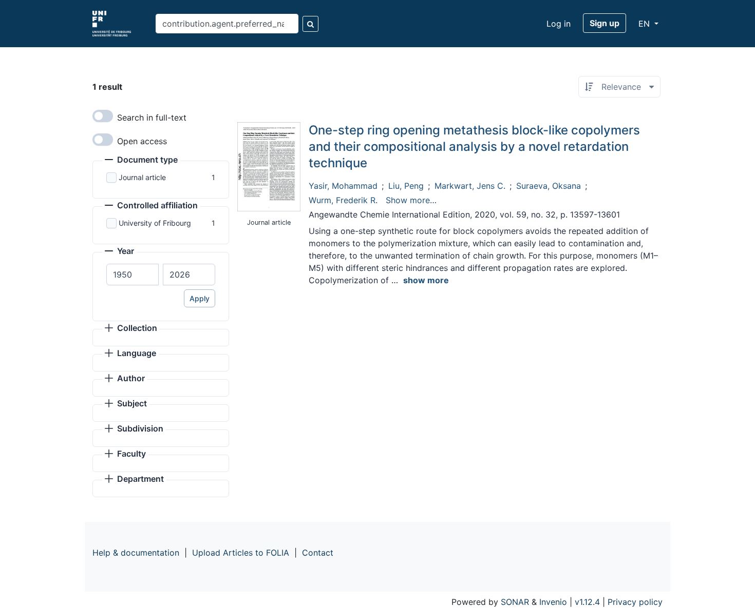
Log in (558, 23)
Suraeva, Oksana (548, 186)
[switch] (102, 116)
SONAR (515, 602)
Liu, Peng (406, 186)
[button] (141, 160)
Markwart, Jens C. (470, 186)
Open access (142, 141)
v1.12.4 (587, 602)
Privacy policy (635, 602)
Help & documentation (135, 552)
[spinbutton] (132, 274)
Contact (317, 552)
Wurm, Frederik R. (343, 200)
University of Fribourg (155, 223)
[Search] (310, 24)
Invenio (553, 602)
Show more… (411, 200)
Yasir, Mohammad (343, 186)
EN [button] (645, 23)
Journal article (142, 177)
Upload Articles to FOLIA (240, 552)
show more (426, 280)
